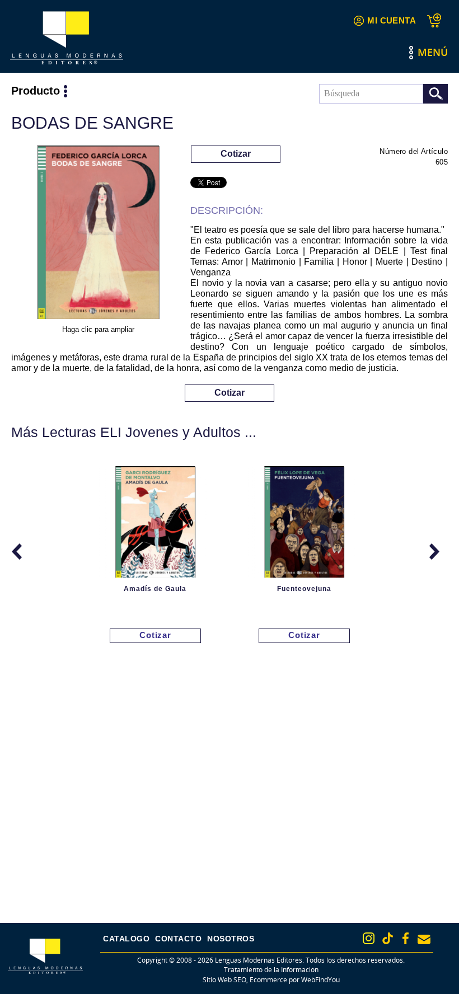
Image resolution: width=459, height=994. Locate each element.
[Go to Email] (424, 939)
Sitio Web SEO (224, 979)
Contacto (178, 938)
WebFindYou (320, 979)
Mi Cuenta (391, 20)
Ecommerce (268, 979)
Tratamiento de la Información (271, 969)
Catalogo (126, 938)
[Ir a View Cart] (437, 20)
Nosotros (230, 938)
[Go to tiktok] (387, 938)
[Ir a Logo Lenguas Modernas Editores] (66, 37)
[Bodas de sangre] (98, 234)
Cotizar (236, 153)
